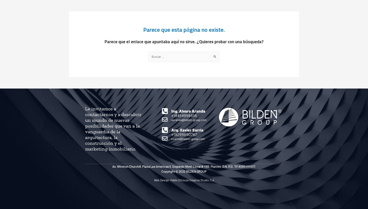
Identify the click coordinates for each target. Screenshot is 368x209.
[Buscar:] (184, 56)
